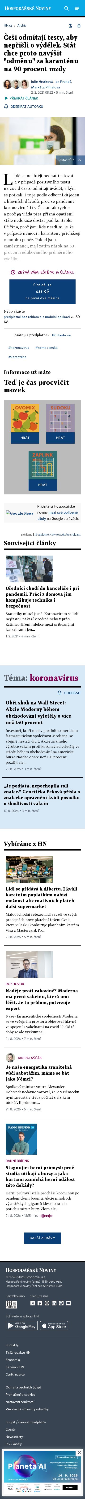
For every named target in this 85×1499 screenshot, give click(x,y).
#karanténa (17, 357)
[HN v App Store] (54, 1325)
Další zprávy (42, 1238)
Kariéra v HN (15, 1367)
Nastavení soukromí (20, 1402)
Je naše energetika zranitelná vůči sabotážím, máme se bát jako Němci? (39, 1073)
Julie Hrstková (42, 81)
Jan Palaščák (30, 1058)
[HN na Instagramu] (47, 1303)
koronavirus (54, 678)
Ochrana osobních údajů (23, 1387)
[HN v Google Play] (22, 1325)
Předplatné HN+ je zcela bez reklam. (57, 534)
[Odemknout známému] (78, 25)
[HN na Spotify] (61, 1303)
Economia (13, 1360)
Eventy (11, 1429)
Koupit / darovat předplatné (26, 1422)
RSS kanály (14, 1444)
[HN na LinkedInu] (54, 1303)
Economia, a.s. (36, 1277)
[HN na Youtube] (68, 1303)
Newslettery (14, 1437)
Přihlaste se (61, 335)
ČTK (72, 160)
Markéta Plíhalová (45, 87)
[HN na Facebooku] (40, 1303)
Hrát (25, 438)
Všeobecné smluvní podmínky (27, 1409)
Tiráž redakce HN (18, 1352)
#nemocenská (47, 348)
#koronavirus (18, 348)
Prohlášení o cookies (20, 1394)
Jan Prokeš (63, 81)
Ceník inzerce (15, 1374)
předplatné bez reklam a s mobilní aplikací (37, 317)
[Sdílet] (70, 25)
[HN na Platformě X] (32, 1303)
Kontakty (12, 1345)
